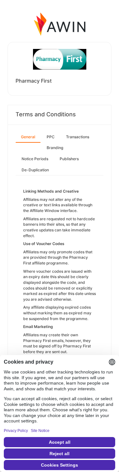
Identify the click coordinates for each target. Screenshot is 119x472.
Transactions (77, 136)
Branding (55, 147)
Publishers (69, 158)
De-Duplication (35, 170)
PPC (51, 136)
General (28, 136)
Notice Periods (35, 158)
